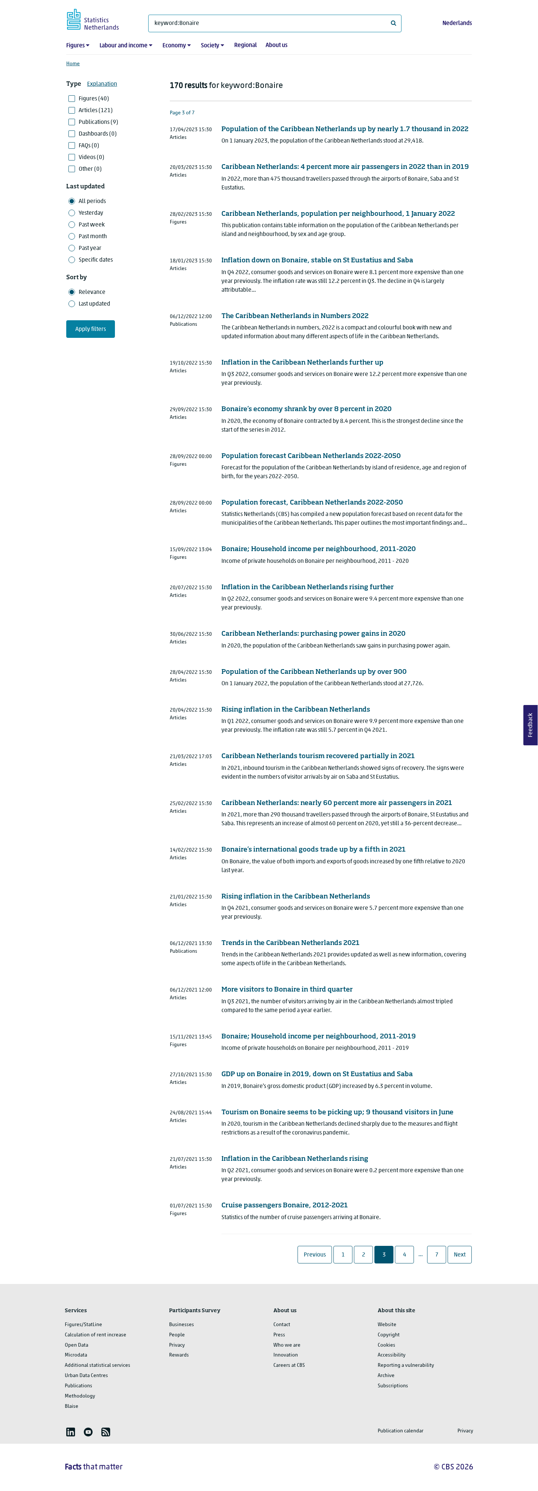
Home (73, 64)
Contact (281, 1324)
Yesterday (91, 213)
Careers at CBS (289, 1365)
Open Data (76, 1345)
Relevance (92, 292)
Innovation (285, 1355)
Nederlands (457, 23)
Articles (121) (96, 111)
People (177, 1335)
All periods (92, 201)
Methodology (80, 1396)
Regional (245, 45)
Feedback (531, 725)
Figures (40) (94, 99)
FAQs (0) (89, 146)
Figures (75, 46)
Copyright (389, 1335)
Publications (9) (98, 122)
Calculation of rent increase (95, 1335)
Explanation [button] (102, 84)
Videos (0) (91, 157)
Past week (92, 225)
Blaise (71, 1406)
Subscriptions (393, 1386)
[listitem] (70, 1432)
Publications (78, 1386)
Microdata (76, 1355)
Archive (386, 1375)
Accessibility (392, 1355)
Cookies (386, 1345)
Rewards (179, 1355)
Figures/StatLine (83, 1324)
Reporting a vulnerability (406, 1365)
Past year (90, 248)
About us (276, 45)
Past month (93, 237)
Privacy (177, 1345)
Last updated (94, 304)
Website (387, 1324)
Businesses (181, 1324)
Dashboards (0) (98, 134)
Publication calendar (400, 1431)
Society (210, 46)
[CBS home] (100, 18)
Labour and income (123, 46)
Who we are (286, 1345)
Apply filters (90, 329)
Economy (174, 46)
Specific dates (96, 260)
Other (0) (90, 169)
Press (279, 1335)
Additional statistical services (97, 1365)
